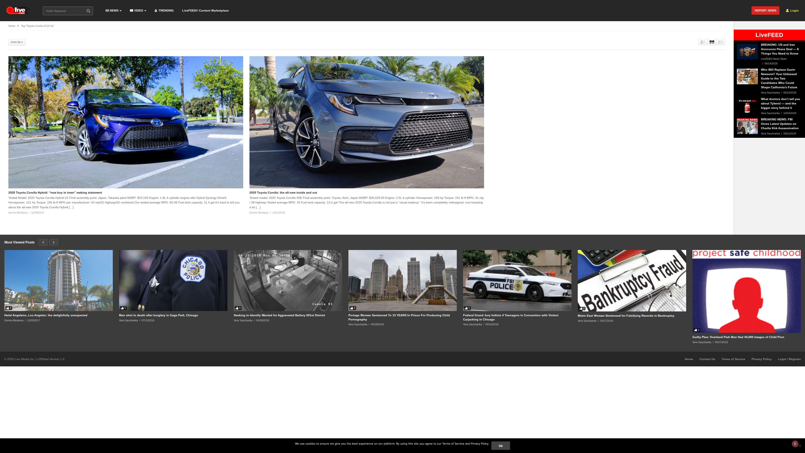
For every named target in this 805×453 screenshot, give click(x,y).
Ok (501, 446)
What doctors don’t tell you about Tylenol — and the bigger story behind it (780, 103)
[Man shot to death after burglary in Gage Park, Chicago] (173, 280)
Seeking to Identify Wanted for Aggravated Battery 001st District (279, 315)
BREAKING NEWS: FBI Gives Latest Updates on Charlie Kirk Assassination (780, 124)
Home (689, 359)
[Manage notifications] (795, 443)
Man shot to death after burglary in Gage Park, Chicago (158, 315)
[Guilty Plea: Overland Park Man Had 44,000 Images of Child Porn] (746, 291)
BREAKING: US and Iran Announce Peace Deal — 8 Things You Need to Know (780, 49)
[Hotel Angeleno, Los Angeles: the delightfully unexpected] (58, 280)
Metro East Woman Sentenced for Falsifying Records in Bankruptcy (626, 315)
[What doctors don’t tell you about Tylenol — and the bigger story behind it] (747, 106)
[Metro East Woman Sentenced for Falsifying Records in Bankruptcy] (632, 280)
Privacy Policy (762, 359)
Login (794, 10)
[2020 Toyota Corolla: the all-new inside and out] (366, 122)
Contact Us (707, 359)
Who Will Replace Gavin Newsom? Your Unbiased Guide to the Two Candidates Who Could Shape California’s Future (779, 78)
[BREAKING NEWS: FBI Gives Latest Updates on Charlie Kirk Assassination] (747, 126)
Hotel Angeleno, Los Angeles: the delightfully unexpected (45, 315)
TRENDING (166, 10)
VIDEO (138, 10)
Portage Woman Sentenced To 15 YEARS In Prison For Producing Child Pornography (399, 317)
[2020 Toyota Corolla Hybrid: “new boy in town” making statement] (125, 122)
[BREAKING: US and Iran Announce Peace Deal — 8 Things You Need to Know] (747, 51)
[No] (800, 446)
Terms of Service (733, 359)
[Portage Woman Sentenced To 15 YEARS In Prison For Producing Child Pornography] (402, 280)
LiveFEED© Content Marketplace (205, 10)
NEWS (113, 10)
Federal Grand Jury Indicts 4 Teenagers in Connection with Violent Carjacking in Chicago (510, 317)
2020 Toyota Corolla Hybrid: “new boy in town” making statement (55, 192)
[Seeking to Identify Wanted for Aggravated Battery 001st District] (288, 280)
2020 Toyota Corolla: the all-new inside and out (283, 192)
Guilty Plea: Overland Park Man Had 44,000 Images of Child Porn (738, 337)
